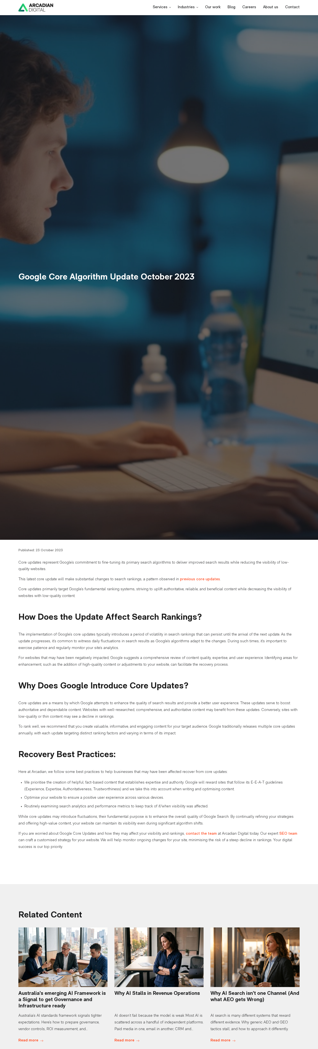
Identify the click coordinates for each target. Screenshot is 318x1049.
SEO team (288, 834)
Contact (292, 7)
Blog (231, 7)
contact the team (201, 834)
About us (270, 7)
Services (160, 7)
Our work (213, 7)
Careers (249, 7)
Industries (186, 7)
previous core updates (200, 579)
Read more (28, 1040)
